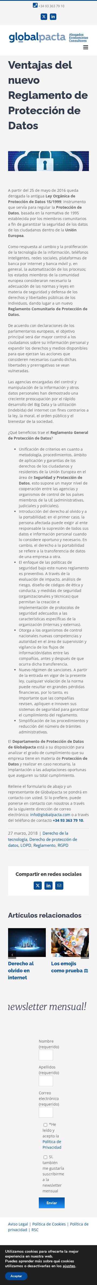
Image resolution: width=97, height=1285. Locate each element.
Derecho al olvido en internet (27, 942)
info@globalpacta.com (50, 814)
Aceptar (16, 1276)
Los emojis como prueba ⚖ (70, 942)
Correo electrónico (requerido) (49, 1098)
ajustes (69, 1266)
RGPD (63, 845)
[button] (12, 955)
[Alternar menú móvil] (86, 47)
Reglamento (44, 845)
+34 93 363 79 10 (51, 6)
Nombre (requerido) (49, 1044)
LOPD (25, 845)
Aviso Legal (18, 1224)
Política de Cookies (49, 1224)
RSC (35, 1229)
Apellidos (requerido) (49, 1069)
